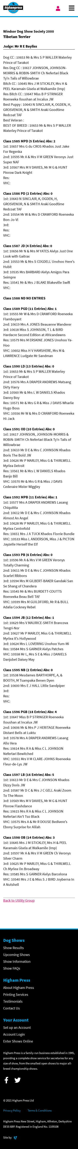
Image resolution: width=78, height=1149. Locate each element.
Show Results (13, 947)
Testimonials (13, 1001)
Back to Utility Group (19, 900)
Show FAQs (11, 968)
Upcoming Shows (16, 954)
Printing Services (15, 994)
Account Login (14, 1034)
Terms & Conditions (40, 1110)
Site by (10, 1137)
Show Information (17, 961)
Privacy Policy (12, 1110)
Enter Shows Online (18, 1041)
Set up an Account (17, 1027)
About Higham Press (18, 987)
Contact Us (11, 1008)
